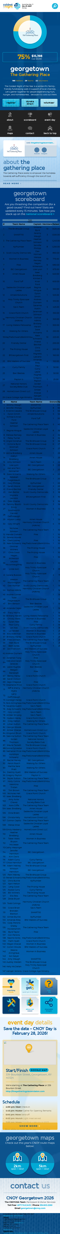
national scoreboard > (40, 214)
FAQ (9, 1233)
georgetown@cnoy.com (33, 1208)
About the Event (15, 1233)
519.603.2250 (46, 1205)
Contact (5, 1233)
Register (22, 1233)
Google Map (39, 1070)
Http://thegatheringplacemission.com (25, 1091)
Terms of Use (44, 1233)
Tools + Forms (28, 1233)
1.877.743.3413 (24, 1205)
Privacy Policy (37, 1233)
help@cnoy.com (8, 1215)
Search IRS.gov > (20, 1222)
